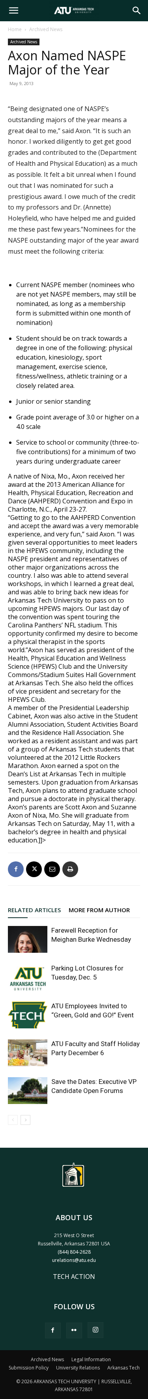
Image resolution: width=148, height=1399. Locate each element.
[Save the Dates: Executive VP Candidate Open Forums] (27, 1090)
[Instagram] (95, 1330)
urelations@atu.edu (74, 1260)
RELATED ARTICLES (34, 910)
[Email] (52, 869)
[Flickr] (74, 1330)
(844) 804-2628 (74, 1252)
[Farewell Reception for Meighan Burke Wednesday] (27, 939)
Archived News (45, 29)
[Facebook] (16, 869)
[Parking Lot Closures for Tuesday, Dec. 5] (27, 977)
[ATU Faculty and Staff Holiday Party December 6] (27, 1053)
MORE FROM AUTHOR (99, 910)
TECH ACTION (74, 1276)
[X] (34, 869)
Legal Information (91, 1359)
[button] (13, 10)
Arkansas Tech (123, 1367)
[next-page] (25, 1120)
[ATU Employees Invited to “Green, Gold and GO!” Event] (27, 1015)
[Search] (137, 10)
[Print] (70, 869)
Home (15, 29)
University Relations (78, 1367)
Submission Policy (29, 1367)
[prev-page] (13, 1120)
